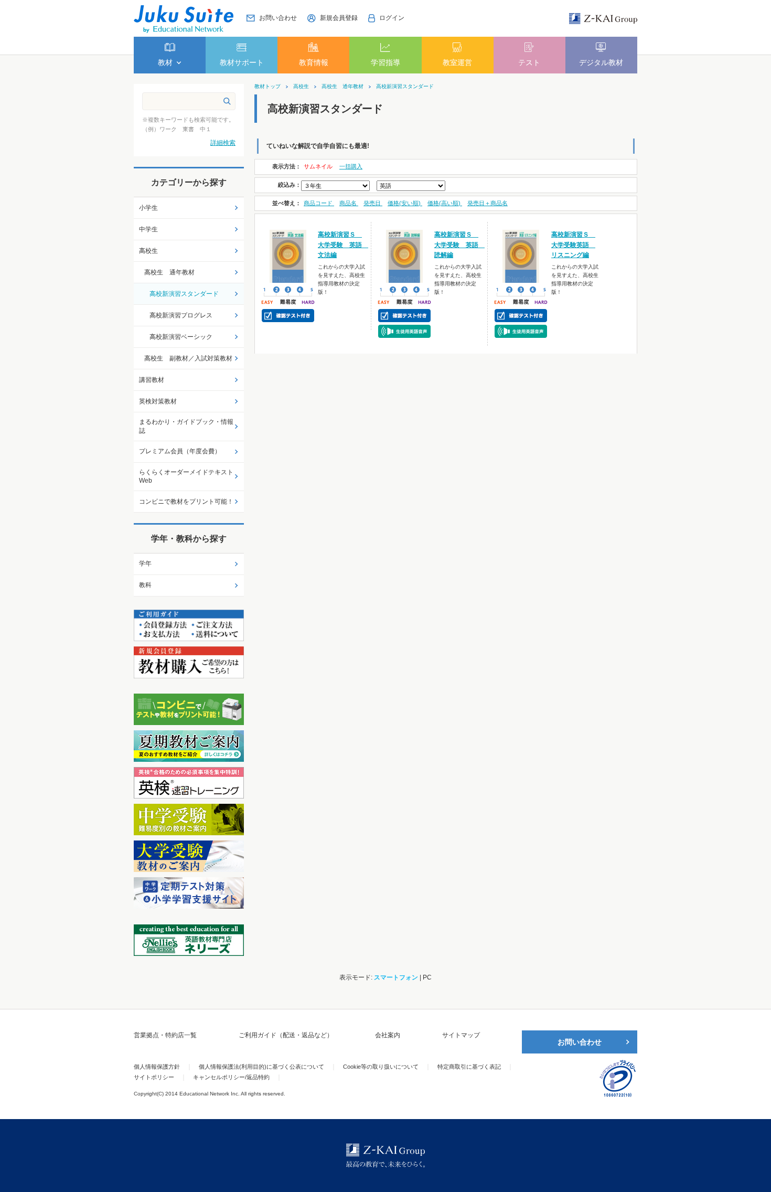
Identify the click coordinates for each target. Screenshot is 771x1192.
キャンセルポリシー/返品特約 (231, 1077)
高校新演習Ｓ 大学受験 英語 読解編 (459, 244)
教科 (145, 585)
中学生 (148, 229)
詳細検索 (222, 142)
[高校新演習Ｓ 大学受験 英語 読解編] (404, 256)
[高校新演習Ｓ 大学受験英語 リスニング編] (521, 256)
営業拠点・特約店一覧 (165, 1035)
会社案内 (387, 1035)
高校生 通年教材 (342, 86)
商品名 (348, 203)
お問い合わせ (580, 1042)
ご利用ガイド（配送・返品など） (286, 1035)
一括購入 (350, 166)
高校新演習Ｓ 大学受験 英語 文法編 (343, 244)
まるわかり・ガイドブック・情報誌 (186, 426)
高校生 (301, 86)
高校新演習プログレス (180, 315)
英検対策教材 (158, 401)
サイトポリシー (154, 1077)
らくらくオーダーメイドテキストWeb (186, 477)
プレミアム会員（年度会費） (180, 451)
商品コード (319, 203)
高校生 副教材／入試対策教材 (188, 358)
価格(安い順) (405, 203)
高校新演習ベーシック (180, 336)
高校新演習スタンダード (405, 86)
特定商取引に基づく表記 (469, 1066)
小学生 (148, 207)
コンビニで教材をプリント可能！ (186, 501)
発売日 (372, 203)
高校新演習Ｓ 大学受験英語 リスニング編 (573, 244)
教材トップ (267, 86)
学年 (145, 563)
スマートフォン (396, 977)
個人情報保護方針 (157, 1066)
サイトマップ (461, 1035)
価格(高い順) (444, 203)
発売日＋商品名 (487, 203)
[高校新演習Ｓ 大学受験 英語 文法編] (288, 256)
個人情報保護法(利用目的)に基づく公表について (261, 1066)
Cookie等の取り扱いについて (381, 1066)
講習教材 (151, 380)
